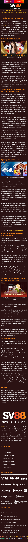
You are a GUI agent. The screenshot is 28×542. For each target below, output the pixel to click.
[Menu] (2, 6)
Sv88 (2, 10)
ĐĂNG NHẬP (9, 1)
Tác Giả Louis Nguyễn (16, 230)
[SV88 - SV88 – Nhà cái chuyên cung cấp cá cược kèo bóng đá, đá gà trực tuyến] (15, 6)
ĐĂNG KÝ (19, 1)
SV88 (4, 25)
